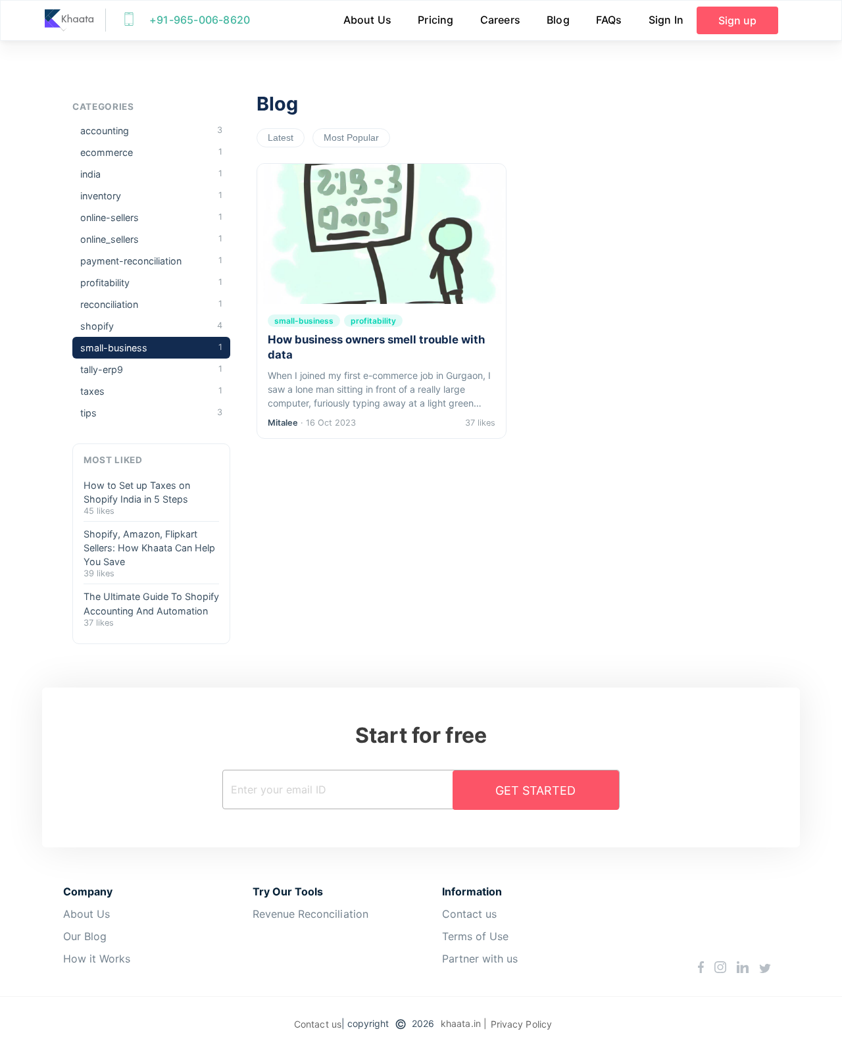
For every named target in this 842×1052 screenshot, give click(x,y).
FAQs (609, 19)
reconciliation (151, 304)
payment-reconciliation (151, 260)
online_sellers (151, 239)
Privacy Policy (521, 1024)
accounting (151, 130)
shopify (151, 326)
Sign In (666, 19)
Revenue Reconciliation (310, 914)
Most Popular (351, 138)
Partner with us (480, 958)
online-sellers (151, 217)
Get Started (535, 790)
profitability (151, 282)
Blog (558, 19)
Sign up (737, 20)
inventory (151, 195)
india (151, 174)
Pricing (435, 19)
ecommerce (151, 152)
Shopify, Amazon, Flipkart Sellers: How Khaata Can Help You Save (149, 547)
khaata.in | (464, 1023)
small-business (151, 347)
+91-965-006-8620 (199, 19)
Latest (280, 138)
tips (151, 412)
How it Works (96, 958)
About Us (367, 19)
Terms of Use (475, 936)
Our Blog (85, 936)
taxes (151, 391)
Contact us (469, 914)
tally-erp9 (151, 369)
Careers (500, 19)
